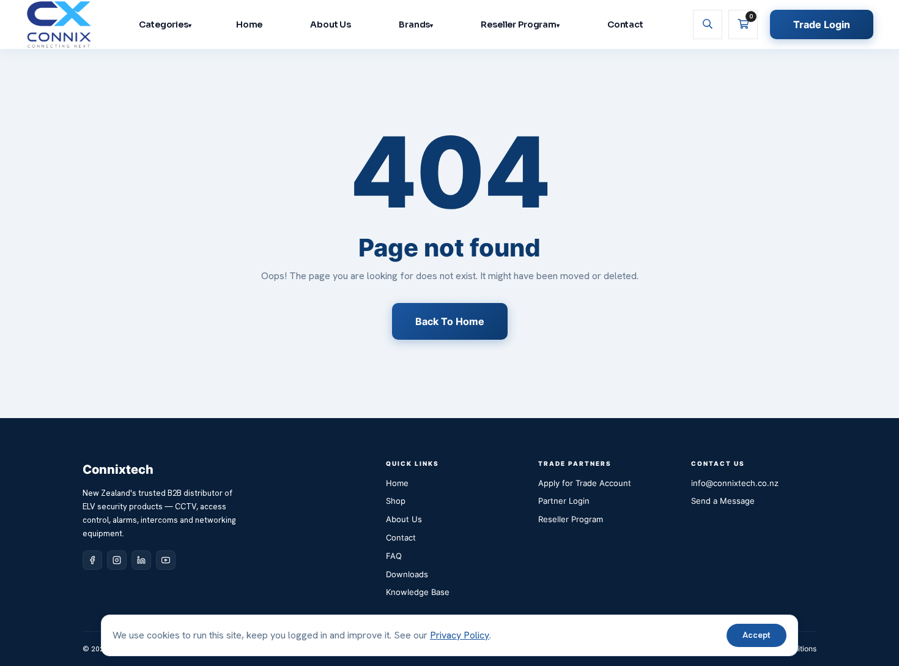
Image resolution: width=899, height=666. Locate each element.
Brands (414, 24)
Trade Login (821, 24)
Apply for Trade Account (584, 483)
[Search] (707, 24)
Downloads (407, 574)
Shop (395, 501)
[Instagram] (117, 560)
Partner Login (564, 501)
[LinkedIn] (141, 560)
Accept (756, 634)
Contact (625, 24)
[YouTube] (166, 560)
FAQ (394, 556)
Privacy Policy (459, 635)
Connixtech (118, 469)
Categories (163, 24)
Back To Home (449, 321)
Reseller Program (519, 24)
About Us (330, 24)
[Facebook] (92, 560)
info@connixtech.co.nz (735, 483)
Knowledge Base (418, 592)
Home (249, 24)
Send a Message (723, 501)
